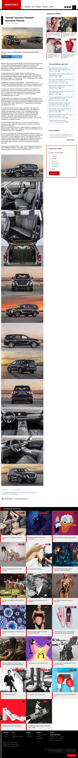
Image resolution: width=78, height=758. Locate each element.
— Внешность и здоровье (41, 734)
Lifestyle (45, 7)
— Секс (13, 738)
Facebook (6, 56)
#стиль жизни (4, 494)
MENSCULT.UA (10, 742)
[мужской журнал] (11, 5)
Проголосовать (54, 173)
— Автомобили (29, 736)
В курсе (51, 7)
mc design (64, 750)
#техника (24, 492)
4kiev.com (55, 740)
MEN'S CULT (56, 738)
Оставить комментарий (21, 498)
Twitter (17, 56)
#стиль (19, 492)
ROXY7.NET (57, 737)
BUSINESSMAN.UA (11, 744)
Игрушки (38, 7)
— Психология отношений (17, 736)
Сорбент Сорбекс (51, 752)
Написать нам (72, 755)
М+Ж (33, 7)
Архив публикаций (55, 734)
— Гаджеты (28, 734)
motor (18, 490)
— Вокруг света (39, 738)
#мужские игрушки (31, 492)
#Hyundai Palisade (13, 494)
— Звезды (5, 736)
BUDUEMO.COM (11, 746)
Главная (3, 13)
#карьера (14, 492)
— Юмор (13, 734)
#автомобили (8, 492)
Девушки (27, 7)
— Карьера (38, 736)
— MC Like (5, 734)
